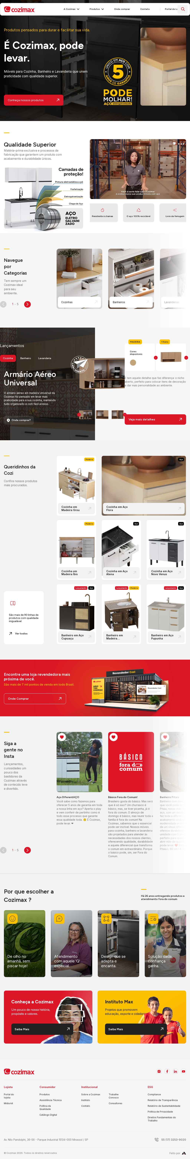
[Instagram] (159, 1071)
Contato (85, 1106)
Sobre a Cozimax (90, 1094)
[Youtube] (183, 1071)
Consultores (115, 1103)
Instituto (85, 1100)
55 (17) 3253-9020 (173, 1139)
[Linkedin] (175, 1071)
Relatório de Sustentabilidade (164, 1106)
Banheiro (25, 358)
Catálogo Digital (48, 1114)
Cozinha (8, 358)
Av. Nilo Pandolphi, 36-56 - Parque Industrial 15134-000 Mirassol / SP (46, 1139)
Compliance (154, 1094)
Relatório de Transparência (163, 1100)
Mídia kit (8, 1103)
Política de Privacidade (160, 1111)
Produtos (45, 1094)
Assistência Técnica (51, 1100)
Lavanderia (44, 358)
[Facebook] (167, 1071)
